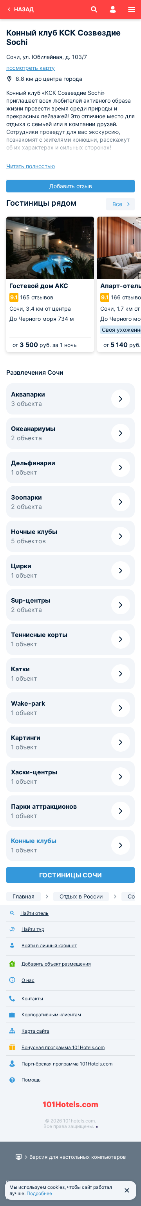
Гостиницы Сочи (70, 875)
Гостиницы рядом (41, 203)
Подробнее (39, 1193)
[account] (112, 9)
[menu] (131, 9)
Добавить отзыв (70, 186)
